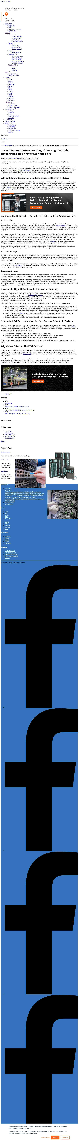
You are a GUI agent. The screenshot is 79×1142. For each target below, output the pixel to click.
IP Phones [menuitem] (8, 543)
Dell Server (8, 394)
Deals (6, 72)
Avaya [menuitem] (7, 515)
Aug (22, 406)
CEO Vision (12, 125)
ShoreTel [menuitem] (7, 527)
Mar (11, 406)
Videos (10, 111)
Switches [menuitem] (7, 536)
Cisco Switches (17, 40)
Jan (6, 406)
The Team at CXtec (13, 158)
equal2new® (9, 187)
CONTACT (8, 119)
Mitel (10, 95)
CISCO (10, 83)
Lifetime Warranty (14, 107)
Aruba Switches (17, 38)
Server (8, 431)
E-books (11, 118)
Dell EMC (11, 84)
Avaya (10, 81)
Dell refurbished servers (24, 170)
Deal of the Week (13, 75)
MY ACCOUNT (10, 121)
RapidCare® (27, 354)
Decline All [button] (65, 1137)
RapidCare (11, 26)
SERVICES (8, 24)
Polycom (11, 98)
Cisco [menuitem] (6, 511)
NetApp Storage (17, 49)
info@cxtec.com (10, 20)
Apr (6, 403)
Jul (11, 403)
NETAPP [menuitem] (8, 518)
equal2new (11, 104)
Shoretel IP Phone (17, 63)
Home (6, 145)
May (16, 406)
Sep (25, 406)
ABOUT (7, 123)
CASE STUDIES (13, 116)
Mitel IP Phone (16, 59)
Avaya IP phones (17, 56)
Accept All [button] (55, 1137)
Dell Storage (16, 45)
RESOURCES (9, 109)
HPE (9, 88)
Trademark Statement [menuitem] (11, 554)
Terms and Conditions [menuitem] (11, 556)
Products (7, 33)
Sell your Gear (12, 74)
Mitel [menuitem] (6, 523)
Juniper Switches (17, 42)
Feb (8, 406)
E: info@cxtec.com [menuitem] (10, 552)
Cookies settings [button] (45, 1137)
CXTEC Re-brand (14, 130)
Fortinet (10, 86)
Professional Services (14, 29)
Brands (7, 77)
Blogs (10, 114)
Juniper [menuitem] (7, 522)
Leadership (11, 127)
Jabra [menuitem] (6, 529)
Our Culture (12, 128)
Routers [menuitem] (7, 541)
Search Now (4, 135)
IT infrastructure (60, 225)
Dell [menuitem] (6, 513)
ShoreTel (11, 100)
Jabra (10, 90)
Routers (10, 51)
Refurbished (9, 438)
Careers (10, 132)
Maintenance (10, 434)
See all (3, 441)
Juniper (10, 91)
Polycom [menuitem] (7, 525)
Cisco (14, 68)
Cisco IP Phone (17, 58)
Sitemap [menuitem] (7, 558)
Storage (10, 43)
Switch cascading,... (5, 459)
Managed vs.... (4, 471)
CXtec (74, 327)
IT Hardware (10, 436)
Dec (33, 410)
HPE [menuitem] (6, 517)
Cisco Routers (16, 52)
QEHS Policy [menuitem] (9, 504)
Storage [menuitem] (7, 538)
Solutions (7, 102)
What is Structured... (6, 452)
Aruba (14, 67)
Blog (10, 145)
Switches (11, 35)
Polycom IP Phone (18, 61)
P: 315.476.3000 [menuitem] (10, 551)
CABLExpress (13, 105)
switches (52, 241)
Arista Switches (17, 36)
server (21, 313)
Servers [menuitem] (7, 540)
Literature (11, 112)
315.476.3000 (9, 19)
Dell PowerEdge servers (35, 295)
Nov (30, 410)
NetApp (10, 96)
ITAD (10, 27)
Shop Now (4, 139)
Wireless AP (12, 65)
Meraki (14, 70)
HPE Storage (16, 47)
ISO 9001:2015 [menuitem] (9, 502)
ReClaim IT (12, 31)
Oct (28, 406)
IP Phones (11, 54)
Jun (8, 403)
